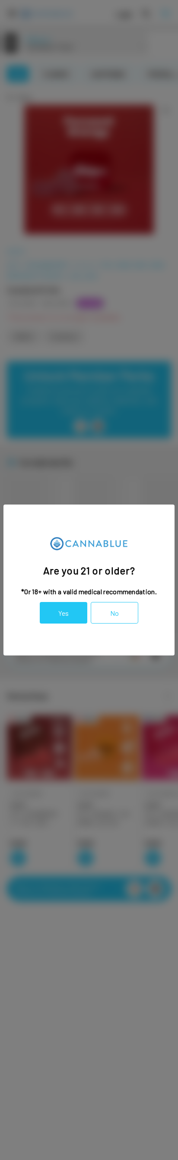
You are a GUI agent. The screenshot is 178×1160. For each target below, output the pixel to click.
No (114, 613)
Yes (63, 613)
